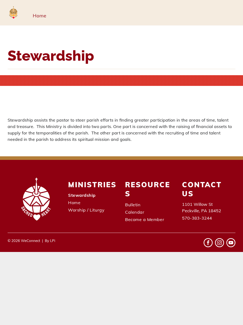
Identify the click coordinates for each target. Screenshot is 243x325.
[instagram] (219, 243)
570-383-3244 (197, 218)
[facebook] (208, 243)
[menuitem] (39, 16)
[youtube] (230, 243)
